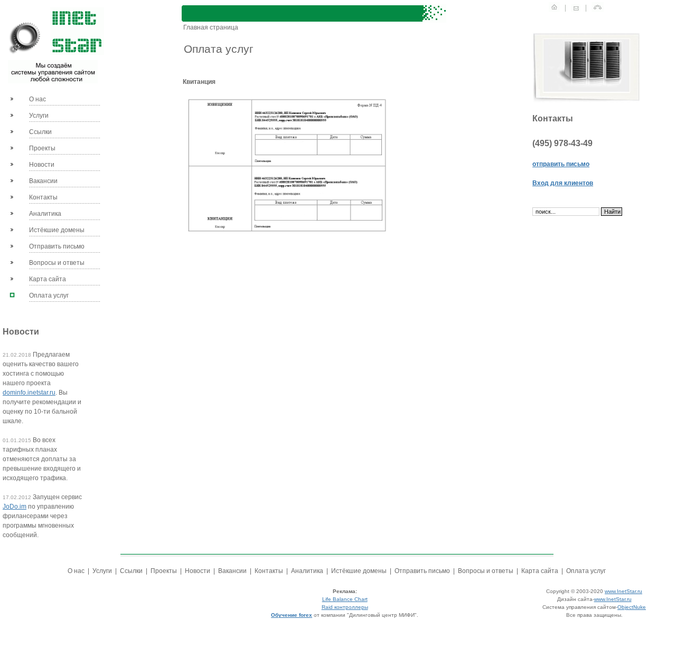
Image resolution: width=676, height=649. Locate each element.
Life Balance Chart (345, 599)
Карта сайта (47, 279)
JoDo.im (14, 506)
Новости (41, 164)
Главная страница (210, 27)
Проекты (42, 148)
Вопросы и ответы (56, 262)
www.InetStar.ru (623, 591)
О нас (37, 99)
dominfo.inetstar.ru (29, 392)
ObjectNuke (631, 607)
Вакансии (43, 181)
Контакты (43, 197)
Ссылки (40, 132)
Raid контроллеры (345, 607)
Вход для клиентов (562, 183)
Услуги (39, 115)
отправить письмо (560, 164)
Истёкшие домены (56, 230)
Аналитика (45, 213)
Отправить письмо (56, 246)
